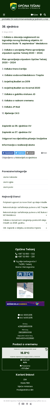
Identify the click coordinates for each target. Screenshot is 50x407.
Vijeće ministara (25, 386)
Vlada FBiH (25, 383)
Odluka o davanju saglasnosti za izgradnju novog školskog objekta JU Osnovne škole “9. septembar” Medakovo (24, 40)
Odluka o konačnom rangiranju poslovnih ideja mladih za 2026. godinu (24, 221)
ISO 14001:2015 (26, 317)
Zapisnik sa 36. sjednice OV (16, 125)
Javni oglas (8, 182)
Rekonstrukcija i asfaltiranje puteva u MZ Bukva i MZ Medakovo (25, 213)
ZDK (25, 379)
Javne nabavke (10, 177)
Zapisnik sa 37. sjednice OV (16, 132)
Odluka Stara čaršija (15, 68)
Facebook (9, 153)
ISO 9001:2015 (26, 315)
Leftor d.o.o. (42, 401)
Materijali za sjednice (26, 157)
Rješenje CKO (12, 113)
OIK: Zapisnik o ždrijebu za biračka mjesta (22, 228)
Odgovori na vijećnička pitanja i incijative (24, 138)
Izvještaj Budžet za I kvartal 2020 (22, 87)
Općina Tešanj (16, 401)
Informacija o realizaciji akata (18, 144)
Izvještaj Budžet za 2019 (17, 81)
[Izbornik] (4, 14)
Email (31, 153)
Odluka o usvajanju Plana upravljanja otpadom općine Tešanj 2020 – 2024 (23, 51)
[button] (45, 14)
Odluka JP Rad (12, 106)
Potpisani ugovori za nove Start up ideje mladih (25, 202)
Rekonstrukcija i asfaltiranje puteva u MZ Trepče (25, 207)
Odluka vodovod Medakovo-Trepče (24, 75)
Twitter (21, 153)
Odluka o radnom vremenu (19, 100)
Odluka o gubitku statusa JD (19, 94)
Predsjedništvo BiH (25, 390)
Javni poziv (8, 187)
